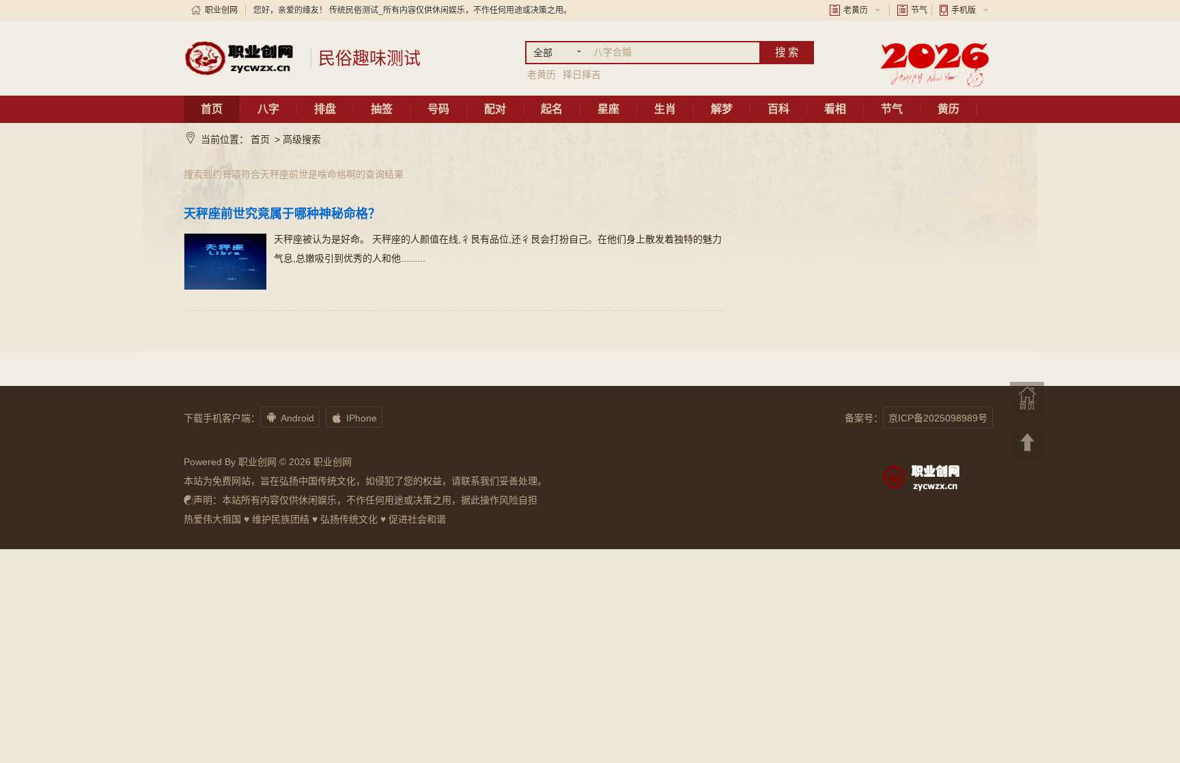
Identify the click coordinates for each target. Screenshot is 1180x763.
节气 (919, 10)
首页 (212, 109)
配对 (495, 109)
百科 (778, 109)
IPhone (354, 417)
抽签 (382, 109)
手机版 (963, 10)
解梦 (722, 109)
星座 (608, 109)
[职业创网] (242, 58)
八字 (268, 109)
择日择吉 (582, 74)
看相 (835, 109)
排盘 (325, 109)
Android (290, 417)
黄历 (948, 109)
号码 (438, 109)
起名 (552, 109)
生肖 (665, 109)
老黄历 (855, 10)
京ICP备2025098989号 (937, 418)
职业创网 (221, 10)
